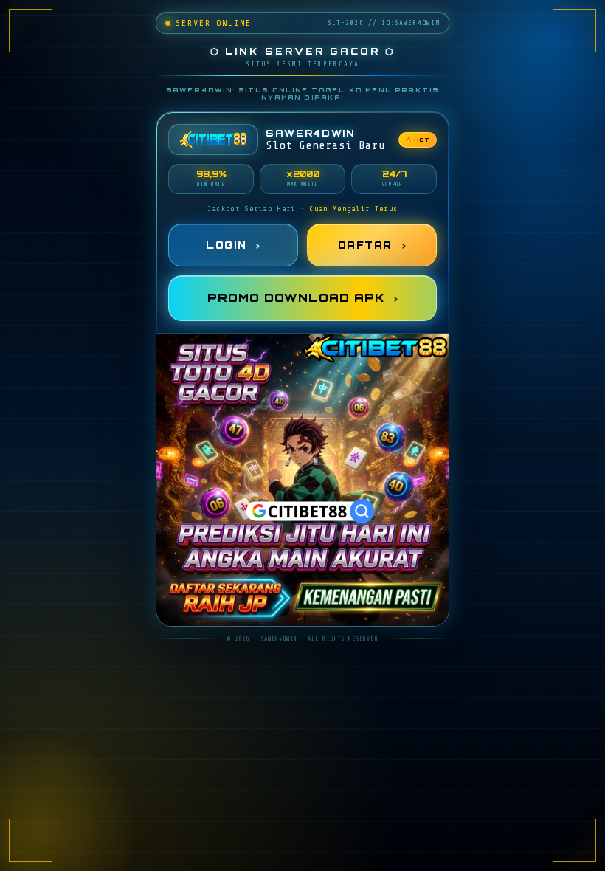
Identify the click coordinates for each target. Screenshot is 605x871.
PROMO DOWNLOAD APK (295, 298)
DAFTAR (365, 245)
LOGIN (226, 245)
